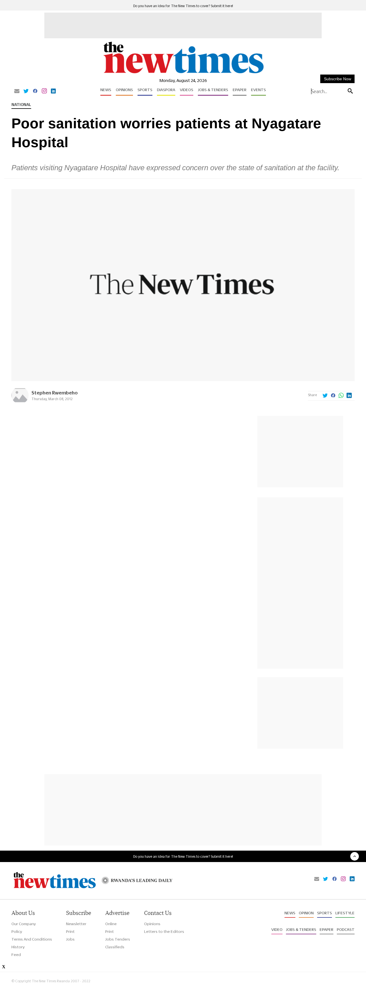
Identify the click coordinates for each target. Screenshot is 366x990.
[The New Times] (183, 73)
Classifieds (114, 947)
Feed (16, 954)
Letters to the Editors (164, 931)
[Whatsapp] (341, 396)
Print (70, 931)
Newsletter (76, 923)
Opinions (124, 89)
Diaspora (166, 89)
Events (258, 89)
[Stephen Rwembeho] (20, 402)
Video (277, 929)
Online (111, 923)
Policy (16, 931)
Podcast (346, 929)
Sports (145, 89)
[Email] (16, 91)
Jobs (70, 939)
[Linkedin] (53, 91)
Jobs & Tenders (213, 89)
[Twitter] (26, 91)
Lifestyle (345, 913)
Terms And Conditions (31, 939)
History (18, 947)
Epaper (239, 89)
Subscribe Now (337, 79)
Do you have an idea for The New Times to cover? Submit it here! (183, 6)
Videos (186, 89)
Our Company (23, 923)
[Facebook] (35, 91)
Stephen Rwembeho (54, 392)
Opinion (306, 913)
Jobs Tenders (117, 939)
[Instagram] (44, 91)
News (105, 89)
